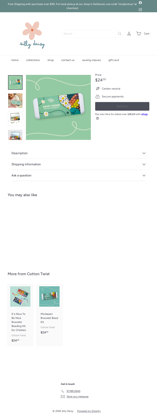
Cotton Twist (38, 274)
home (15, 60)
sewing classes (91, 60)
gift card (114, 60)
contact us (67, 60)
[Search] (119, 34)
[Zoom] (58, 107)
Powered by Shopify (89, 411)
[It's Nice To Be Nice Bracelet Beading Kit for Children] (20, 315)
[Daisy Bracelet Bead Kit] (18, 231)
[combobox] (92, 34)
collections (33, 60)
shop (50, 60)
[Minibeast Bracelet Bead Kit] (49, 311)
